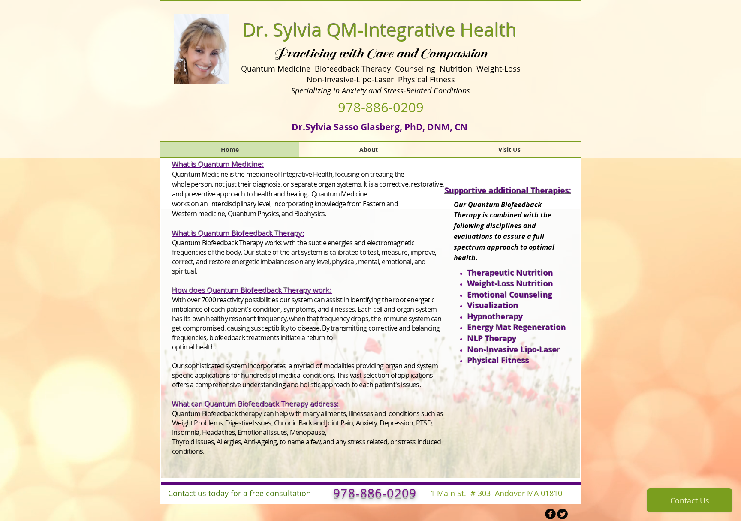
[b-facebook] (550, 514)
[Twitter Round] (562, 514)
